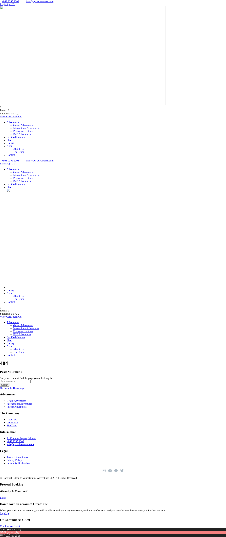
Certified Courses (16, 137)
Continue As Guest (10, 526)
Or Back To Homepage (12, 388)
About (10, 146)
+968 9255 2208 (10, 1)
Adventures (13, 122)
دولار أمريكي (13, 535)
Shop (9, 140)
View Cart (5, 116)
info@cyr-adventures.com (39, 1)
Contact (11, 154)
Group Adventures (23, 125)
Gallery (10, 143)
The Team (18, 152)
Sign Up (4, 513)
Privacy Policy (14, 460)
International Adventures (26, 128)
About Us (18, 149)
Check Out (16, 116)
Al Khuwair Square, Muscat (21, 438)
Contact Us (12, 422)
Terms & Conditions (17, 457)
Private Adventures (23, 131)
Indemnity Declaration (18, 463)
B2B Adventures (22, 134)
